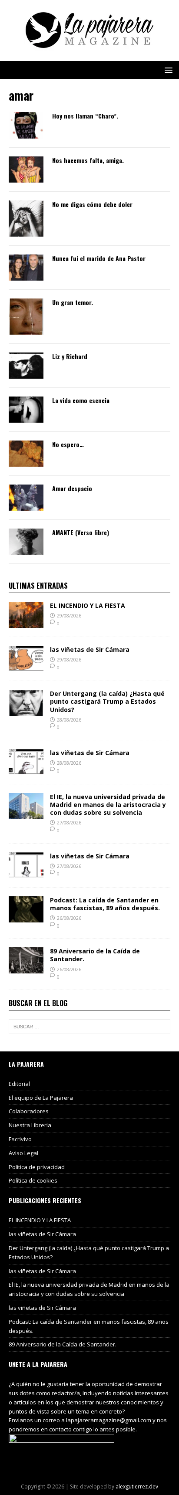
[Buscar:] (89, 1026)
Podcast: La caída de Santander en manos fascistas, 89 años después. (105, 904)
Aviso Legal (23, 1153)
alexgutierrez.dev (137, 1486)
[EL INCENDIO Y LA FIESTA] (26, 623)
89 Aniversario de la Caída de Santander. (95, 955)
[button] (167, 69)
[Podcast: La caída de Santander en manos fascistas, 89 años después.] (26, 917)
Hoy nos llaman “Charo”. (85, 115)
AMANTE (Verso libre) (80, 532)
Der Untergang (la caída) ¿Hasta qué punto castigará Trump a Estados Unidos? (107, 701)
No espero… (68, 444)
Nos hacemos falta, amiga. (88, 160)
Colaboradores (29, 1111)
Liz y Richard (69, 356)
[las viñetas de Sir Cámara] (26, 667)
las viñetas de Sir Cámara (89, 649)
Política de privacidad (37, 1167)
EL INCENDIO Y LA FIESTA (87, 605)
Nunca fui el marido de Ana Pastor (99, 258)
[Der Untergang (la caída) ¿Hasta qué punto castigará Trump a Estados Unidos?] (26, 711)
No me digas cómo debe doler (92, 204)
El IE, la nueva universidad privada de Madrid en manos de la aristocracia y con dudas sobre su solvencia (108, 805)
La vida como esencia (80, 400)
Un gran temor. (72, 302)
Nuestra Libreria (30, 1125)
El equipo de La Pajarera (41, 1098)
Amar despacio (72, 488)
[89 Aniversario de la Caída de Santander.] (26, 968)
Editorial (19, 1084)
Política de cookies (33, 1180)
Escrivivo (20, 1139)
